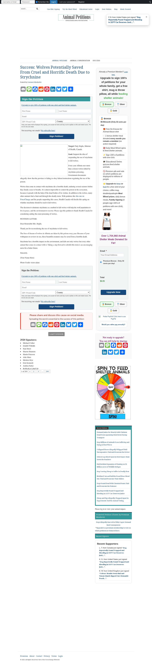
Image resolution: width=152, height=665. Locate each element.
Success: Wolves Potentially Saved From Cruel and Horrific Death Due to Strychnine (55, 72)
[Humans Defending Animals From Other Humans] (76, 17)
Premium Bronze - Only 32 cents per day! (113, 262)
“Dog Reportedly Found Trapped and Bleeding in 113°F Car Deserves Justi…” (114, 564)
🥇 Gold (113, 111)
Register (81, 2)
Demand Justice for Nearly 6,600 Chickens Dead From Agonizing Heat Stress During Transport (112, 434)
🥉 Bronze (106, 104)
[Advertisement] (77, 38)
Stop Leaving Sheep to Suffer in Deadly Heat (113, 471)
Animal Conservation (80, 60)
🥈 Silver (121, 104)
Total (102, 277)
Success (96, 60)
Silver (118, 184)
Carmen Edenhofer (35, 82)
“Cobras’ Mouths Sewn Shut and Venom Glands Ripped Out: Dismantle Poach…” (113, 576)
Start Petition (106, 9)
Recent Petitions (102, 428)
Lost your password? (67, 2)
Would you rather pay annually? (113, 324)
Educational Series (85, 9)
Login (97, 9)
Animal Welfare (59, 60)
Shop (115, 9)
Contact (39, 656)
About (31, 656)
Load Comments (56, 334)
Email (103, 251)
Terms (54, 656)
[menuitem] (43, 2)
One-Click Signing (53, 9)
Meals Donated (125, 9)
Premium (24, 656)
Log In (53, 2)
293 (47, 371)
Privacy (47, 656)
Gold (105, 187)
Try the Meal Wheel (69, 9)
